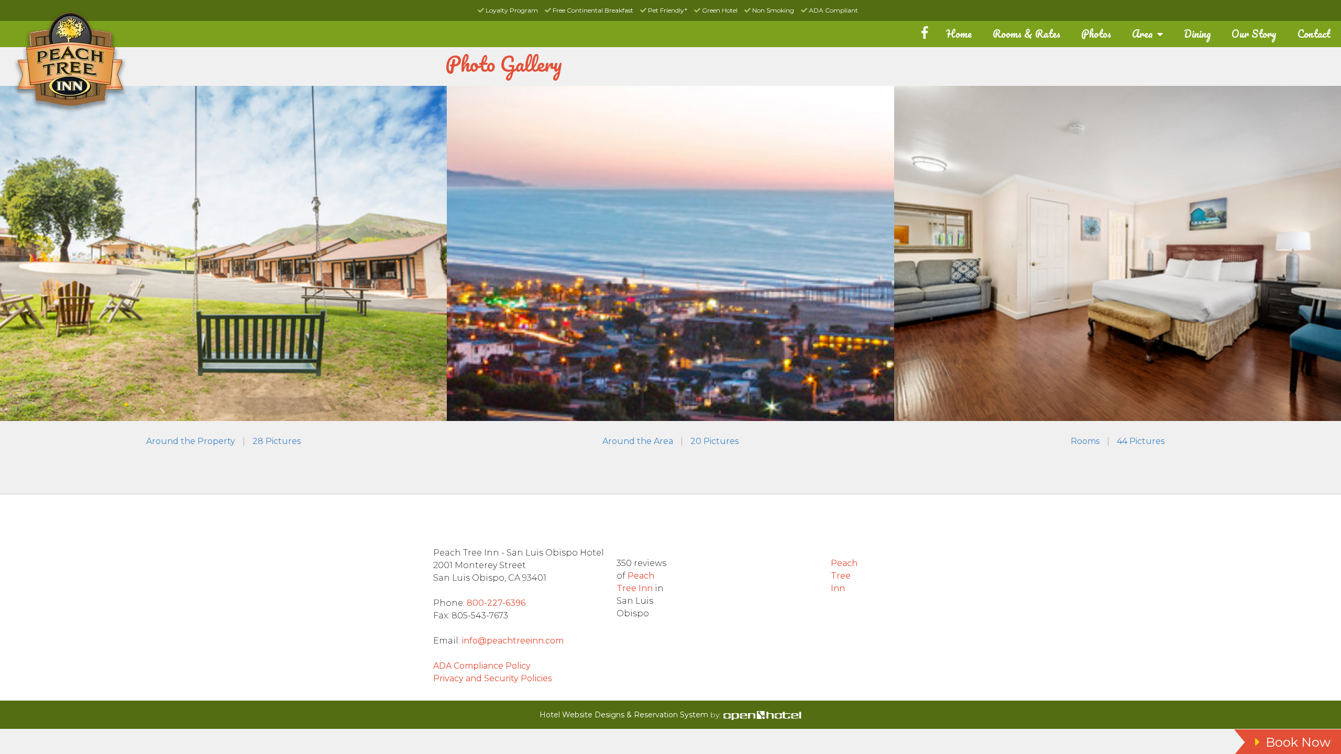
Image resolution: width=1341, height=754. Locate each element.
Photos (1096, 34)
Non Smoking (772, 10)
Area (1144, 34)
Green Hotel (719, 10)
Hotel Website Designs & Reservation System (624, 714)
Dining (1197, 34)
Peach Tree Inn (844, 575)
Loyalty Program (511, 10)
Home (959, 34)
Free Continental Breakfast (592, 10)
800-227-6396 (496, 603)
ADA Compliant (832, 10)
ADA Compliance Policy (482, 666)
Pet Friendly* (666, 10)
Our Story (1254, 34)
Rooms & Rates (1026, 34)
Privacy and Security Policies (492, 678)
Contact (1314, 34)
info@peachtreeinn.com (513, 641)
